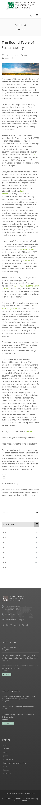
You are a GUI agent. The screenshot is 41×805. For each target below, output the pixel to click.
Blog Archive (8, 524)
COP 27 (34, 154)
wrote (29, 431)
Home (18, 29)
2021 (19, 557)
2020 (19, 562)
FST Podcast (9, 723)
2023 (19, 547)
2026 (19, 532)
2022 (19, 552)
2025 (19, 537)
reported (26, 260)
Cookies (21, 794)
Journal (5, 756)
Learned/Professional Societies (14, 763)
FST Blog (7, 674)
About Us (6, 749)
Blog (5, 766)
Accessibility (10, 794)
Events (5, 752)
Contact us (7, 773)
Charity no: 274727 (20, 801)
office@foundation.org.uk (14, 619)
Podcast (6, 770)
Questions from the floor (11, 648)
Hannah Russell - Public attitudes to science (18, 707)
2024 (19, 542)
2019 (19, 567)
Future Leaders (8, 759)
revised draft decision (26, 249)
